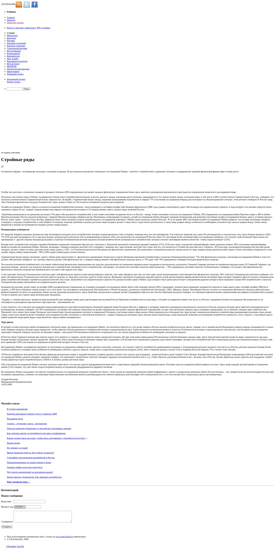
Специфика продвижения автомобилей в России (31, 457)
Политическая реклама (18, 69)
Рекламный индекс (16, 79)
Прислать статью (15, 22)
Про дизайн (12, 58)
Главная (11, 17)
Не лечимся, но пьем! (17, 448)
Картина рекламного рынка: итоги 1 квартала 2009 (32, 414)
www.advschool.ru (64, 536)
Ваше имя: (7, 501)
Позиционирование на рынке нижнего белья (29, 462)
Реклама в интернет (16, 43)
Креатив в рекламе (16, 46)
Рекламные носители (17, 61)
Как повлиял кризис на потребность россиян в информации (36, 433)
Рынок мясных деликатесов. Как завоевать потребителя (34, 477)
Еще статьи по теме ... (18, 482)
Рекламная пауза (15, 419)
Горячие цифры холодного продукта (24, 467)
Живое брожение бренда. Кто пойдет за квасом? (30, 453)
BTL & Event (13, 64)
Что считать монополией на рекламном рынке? (30, 472)
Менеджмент (13, 71)
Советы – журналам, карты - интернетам (27, 423)
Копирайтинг (13, 56)
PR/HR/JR (12, 66)
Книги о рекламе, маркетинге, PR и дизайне (28, 28)
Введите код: (7, 507)
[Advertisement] (17, 121)
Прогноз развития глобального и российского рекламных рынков (39, 428)
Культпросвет (13, 53)
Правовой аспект (15, 74)
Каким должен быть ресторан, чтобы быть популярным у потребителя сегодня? (46, 438)
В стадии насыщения (17, 409)
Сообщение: (7, 521)
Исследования (14, 51)
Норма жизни (13, 443)
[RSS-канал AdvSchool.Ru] (19, 4)
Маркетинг (12, 35)
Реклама (11, 40)
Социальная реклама (17, 48)
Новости (11, 20)
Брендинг (11, 38)
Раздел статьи (13, 82)
